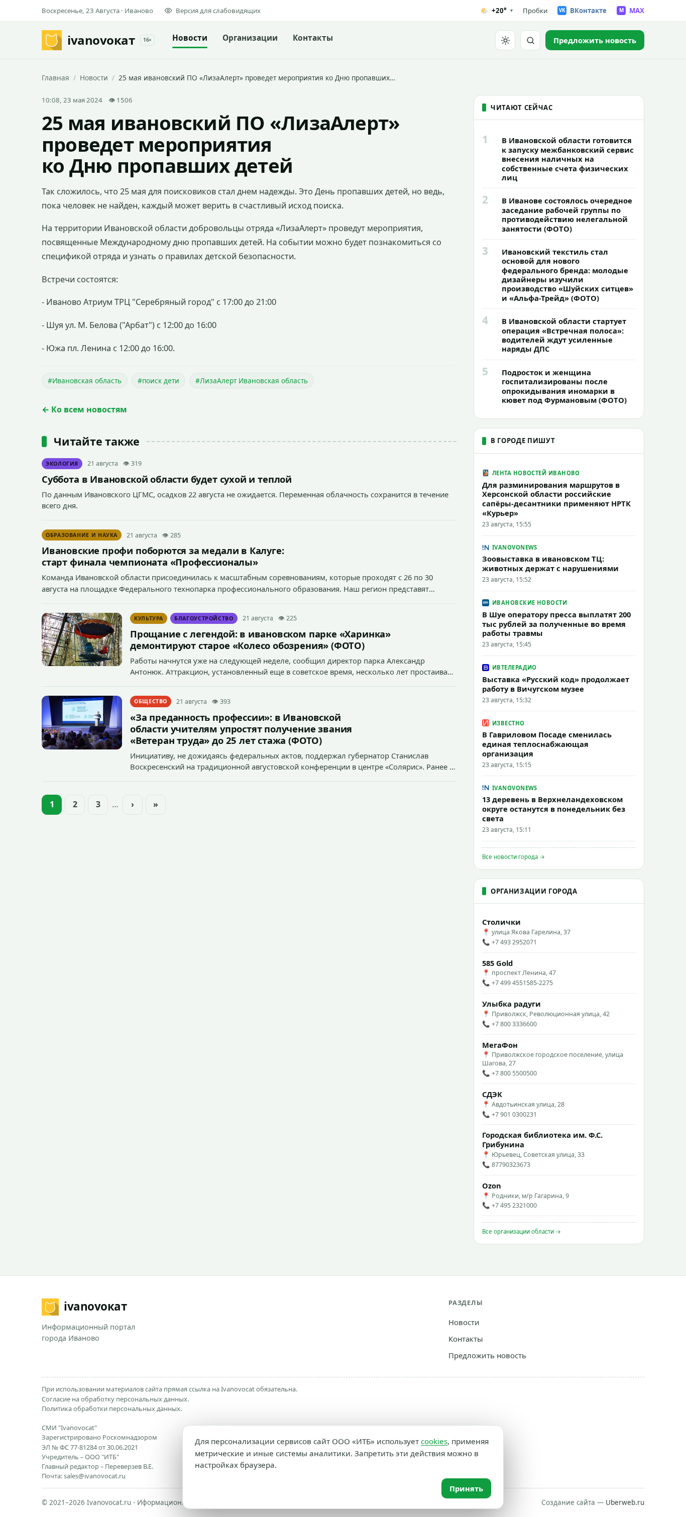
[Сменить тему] (505, 40)
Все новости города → (513, 856)
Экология (62, 463)
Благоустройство (204, 618)
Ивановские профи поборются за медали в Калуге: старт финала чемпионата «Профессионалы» (163, 556)
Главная (55, 77)
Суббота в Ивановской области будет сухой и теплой (167, 479)
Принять (466, 1488)
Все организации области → (521, 1231)
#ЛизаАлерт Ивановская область (251, 380)
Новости (189, 38)
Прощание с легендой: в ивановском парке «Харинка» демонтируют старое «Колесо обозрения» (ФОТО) (260, 639)
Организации (250, 38)
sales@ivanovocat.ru (95, 1475)
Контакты (313, 38)
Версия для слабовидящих (218, 10)
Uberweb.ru (625, 1502)
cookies (434, 1441)
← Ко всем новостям (84, 409)
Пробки (535, 10)
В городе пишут (523, 440)
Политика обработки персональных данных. (112, 1408)
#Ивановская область (85, 380)
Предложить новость (487, 1355)
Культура (148, 618)
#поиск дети (158, 380)
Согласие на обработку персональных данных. (115, 1398)
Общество (150, 701)
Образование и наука (82, 534)
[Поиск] (530, 40)
